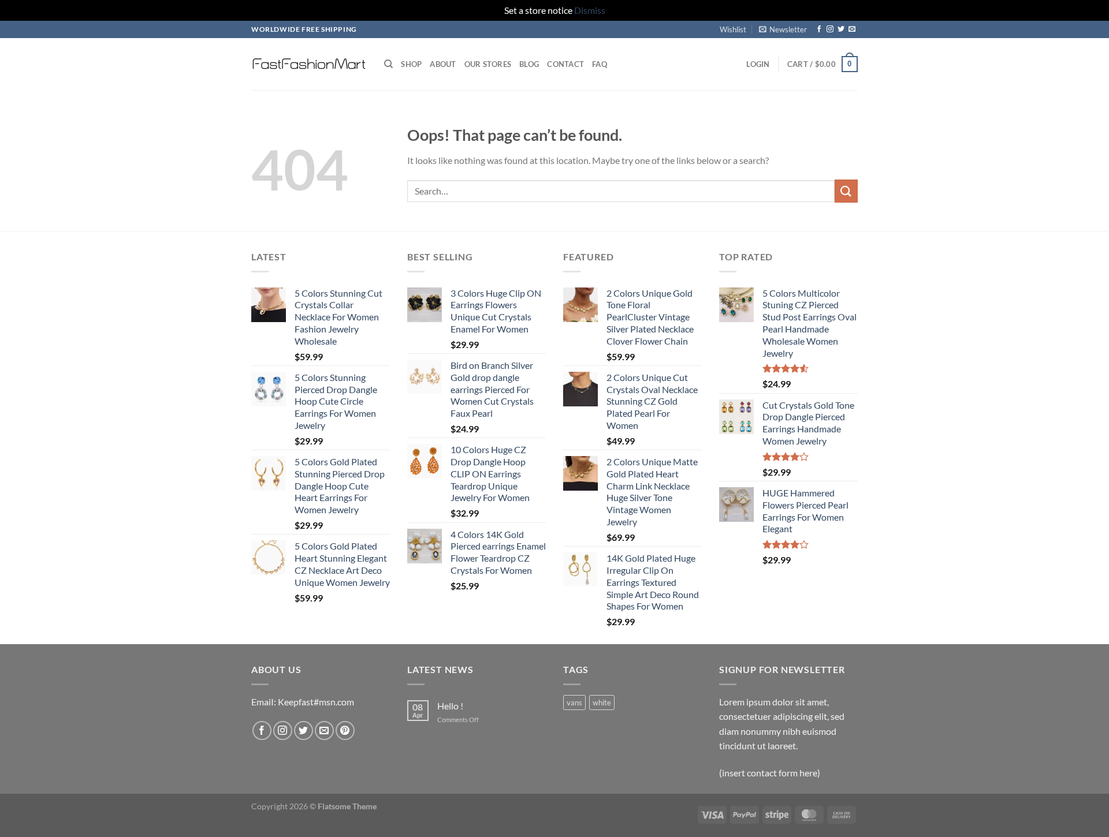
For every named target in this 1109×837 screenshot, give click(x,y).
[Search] (388, 64)
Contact (565, 64)
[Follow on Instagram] (830, 29)
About (443, 64)
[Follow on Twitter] (841, 29)
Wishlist (733, 29)
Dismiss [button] (589, 10)
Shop (411, 64)
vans (574, 702)
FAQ (599, 64)
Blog (529, 64)
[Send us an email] (852, 29)
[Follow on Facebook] (819, 29)
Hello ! (450, 705)
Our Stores (488, 64)
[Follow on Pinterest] (345, 730)
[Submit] (846, 191)
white (602, 702)
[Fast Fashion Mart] (309, 64)
